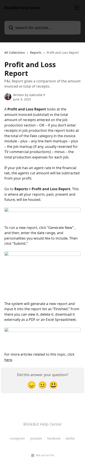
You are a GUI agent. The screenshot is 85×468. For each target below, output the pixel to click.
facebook (53, 438)
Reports (35, 52)
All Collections (14, 52)
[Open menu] (77, 7)
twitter (70, 438)
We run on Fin (45, 455)
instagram (17, 438)
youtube (36, 438)
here (8, 359)
